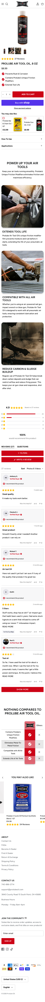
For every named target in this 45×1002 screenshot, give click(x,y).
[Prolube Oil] (23, 4)
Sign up (8, 941)
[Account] (37, 4)
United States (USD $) (13, 979)
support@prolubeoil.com (12, 889)
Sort (23, 468)
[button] (22, 58)
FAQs (3, 845)
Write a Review (28, 460)
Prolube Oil (11, 993)
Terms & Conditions (9, 865)
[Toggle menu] (2, 4)
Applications (6, 146)
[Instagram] (7, 949)
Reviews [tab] (7, 447)
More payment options (22, 108)
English (6, 987)
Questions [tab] (22, 447)
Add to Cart (28, 94)
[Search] (8, 4)
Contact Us (6, 841)
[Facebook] (2, 949)
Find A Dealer (7, 853)
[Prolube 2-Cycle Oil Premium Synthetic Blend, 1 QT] (22, 797)
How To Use (6, 139)
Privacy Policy (7, 869)
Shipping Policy (8, 861)
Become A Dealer (9, 849)
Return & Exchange (9, 857)
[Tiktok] (11, 949)
